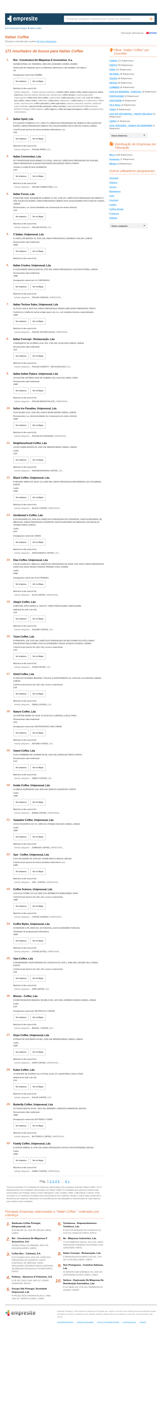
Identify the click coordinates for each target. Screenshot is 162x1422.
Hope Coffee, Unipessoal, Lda (31, 1035)
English (113, 218)
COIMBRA (114, 87)
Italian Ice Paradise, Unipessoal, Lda (34, 408)
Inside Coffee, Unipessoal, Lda (31, 785)
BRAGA (113, 83)
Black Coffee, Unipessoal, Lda (31, 477)
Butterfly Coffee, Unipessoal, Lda (33, 1104)
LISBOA (113, 61)
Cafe (111, 196)
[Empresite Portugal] (22, 21)
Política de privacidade (85, 1322)
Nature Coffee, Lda (24, 711)
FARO (112, 70)
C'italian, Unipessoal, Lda (28, 234)
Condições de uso (129, 1322)
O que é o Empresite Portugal (108, 1322)
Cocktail (113, 200)
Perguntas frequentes (65, 1322)
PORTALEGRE (116, 96)
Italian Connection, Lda (27, 156)
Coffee (112, 205)
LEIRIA (113, 121)
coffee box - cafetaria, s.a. (26, 1253)
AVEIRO (113, 78)
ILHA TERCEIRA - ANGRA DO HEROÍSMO (130, 126)
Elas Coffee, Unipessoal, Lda (30, 560)
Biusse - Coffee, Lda (25, 996)
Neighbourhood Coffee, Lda (30, 443)
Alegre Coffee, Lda (24, 602)
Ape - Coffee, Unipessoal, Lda (31, 854)
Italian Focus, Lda (23, 194)
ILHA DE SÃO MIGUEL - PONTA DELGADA (131, 114)
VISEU (112, 109)
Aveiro (112, 187)
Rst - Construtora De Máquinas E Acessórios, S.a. (43, 60)
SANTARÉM (115, 101)
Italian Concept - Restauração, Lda (34, 339)
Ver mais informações (46, 41)
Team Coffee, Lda (23, 636)
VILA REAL (115, 105)
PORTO (113, 65)
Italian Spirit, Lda (23, 119)
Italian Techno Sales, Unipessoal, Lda (35, 304)
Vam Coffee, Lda (23, 958)
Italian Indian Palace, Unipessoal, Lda (35, 373)
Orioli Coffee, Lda (23, 674)
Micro (112, 155)
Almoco (113, 182)
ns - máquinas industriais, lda (79, 1238)
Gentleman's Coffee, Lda (28, 515)
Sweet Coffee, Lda (24, 750)
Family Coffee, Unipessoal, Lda (31, 1143)
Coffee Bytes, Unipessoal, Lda (31, 924)
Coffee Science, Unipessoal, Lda (32, 889)
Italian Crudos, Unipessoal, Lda (32, 265)
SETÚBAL (114, 74)
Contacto (143, 1322)
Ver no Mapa (37, 81)
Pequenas (114, 159)
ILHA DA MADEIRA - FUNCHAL (125, 92)
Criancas (114, 214)
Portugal (113, 178)
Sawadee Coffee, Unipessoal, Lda (33, 820)
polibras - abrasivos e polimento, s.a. (32, 1276)
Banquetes (115, 191)
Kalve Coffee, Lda (23, 1070)
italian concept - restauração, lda (82, 1253)
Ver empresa (21, 81)
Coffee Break (116, 209)
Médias (113, 164)
